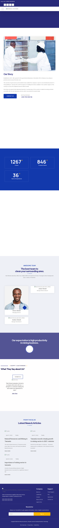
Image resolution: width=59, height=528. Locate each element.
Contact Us (10, 96)
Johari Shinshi (42, 289)
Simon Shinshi (16, 311)
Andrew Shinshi (16, 320)
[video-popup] (29, 349)
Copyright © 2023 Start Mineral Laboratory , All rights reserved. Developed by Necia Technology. (29, 521)
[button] (2, 8)
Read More (8, 451)
